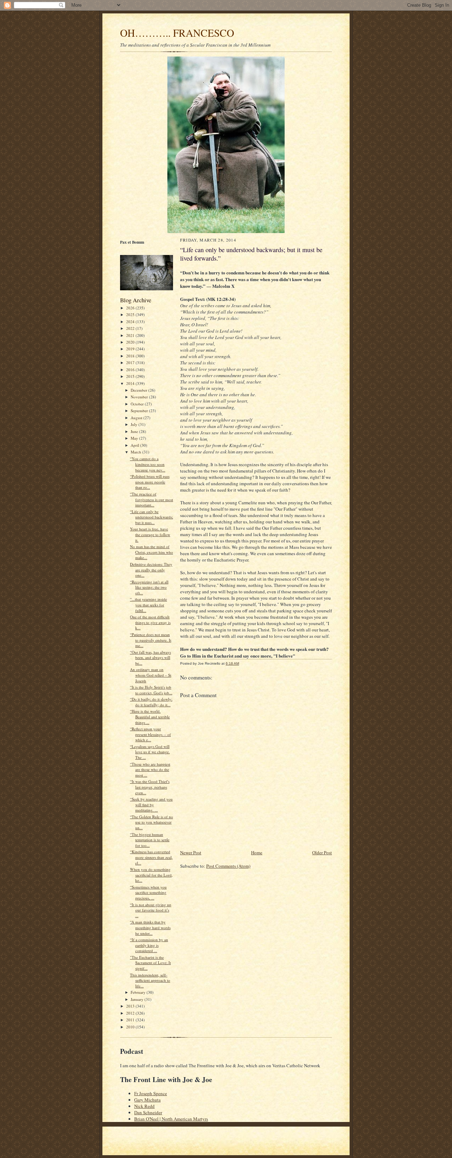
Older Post (322, 852)
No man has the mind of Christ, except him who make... (151, 552)
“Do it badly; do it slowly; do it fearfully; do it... (151, 701)
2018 (131, 355)
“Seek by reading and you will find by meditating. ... (151, 804)
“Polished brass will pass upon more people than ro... (150, 482)
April (135, 445)
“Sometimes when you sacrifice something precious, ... (148, 892)
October (138, 403)
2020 (131, 342)
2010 (131, 1026)
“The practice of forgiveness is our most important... (151, 499)
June (135, 431)
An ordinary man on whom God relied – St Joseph (150, 675)
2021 (131, 335)
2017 (131, 362)
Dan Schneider (148, 1112)
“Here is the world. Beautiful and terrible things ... (150, 716)
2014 (131, 383)
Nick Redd (144, 1106)
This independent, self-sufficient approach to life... (150, 980)
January (137, 999)
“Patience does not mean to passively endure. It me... (150, 640)
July (134, 424)
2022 (131, 328)
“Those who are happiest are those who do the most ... (150, 769)
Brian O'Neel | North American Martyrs (171, 1119)
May (135, 438)
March (136, 452)
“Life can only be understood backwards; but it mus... (151, 517)
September (140, 410)
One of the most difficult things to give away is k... (150, 622)
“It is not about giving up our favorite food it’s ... (150, 910)
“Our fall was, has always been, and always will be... (150, 657)
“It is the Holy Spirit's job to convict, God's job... (151, 689)
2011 (131, 1019)
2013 (131, 1006)
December (139, 390)
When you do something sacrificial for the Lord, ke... (151, 875)
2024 (131, 321)
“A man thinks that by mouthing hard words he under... (150, 927)
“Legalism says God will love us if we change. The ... (150, 752)
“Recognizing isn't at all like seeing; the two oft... (149, 587)
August (137, 417)
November (140, 396)
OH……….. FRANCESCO (177, 33)
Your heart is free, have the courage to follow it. (150, 534)
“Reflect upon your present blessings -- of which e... (150, 734)
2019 (131, 348)
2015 (131, 376)
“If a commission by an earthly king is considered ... (149, 945)
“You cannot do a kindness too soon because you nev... (147, 464)
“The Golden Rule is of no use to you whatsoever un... (151, 822)
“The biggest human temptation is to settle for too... (150, 840)
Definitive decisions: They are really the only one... (151, 570)
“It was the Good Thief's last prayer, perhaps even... (150, 787)
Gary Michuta (147, 1100)
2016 (131, 369)
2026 (131, 307)
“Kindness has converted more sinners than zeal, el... (151, 857)
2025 (131, 314)
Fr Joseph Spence (150, 1093)
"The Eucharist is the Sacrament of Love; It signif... (150, 963)
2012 (131, 1013)
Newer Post (190, 852)
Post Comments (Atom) (228, 866)
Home (256, 852)
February (139, 992)
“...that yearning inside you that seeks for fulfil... (148, 604)
